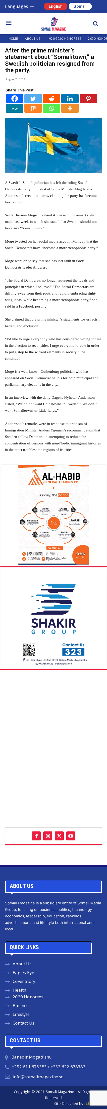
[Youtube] (70, 835)
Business (22, 1005)
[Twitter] (33, 98)
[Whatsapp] (51, 108)
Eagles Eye (23, 972)
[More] (70, 108)
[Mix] (33, 108)
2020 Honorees (28, 997)
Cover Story (24, 981)
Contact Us (23, 1023)
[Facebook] (14, 98)
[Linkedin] (70, 98)
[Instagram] (47, 835)
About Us (22, 964)
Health (19, 990)
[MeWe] (14, 108)
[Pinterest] (88, 98)
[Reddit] (51, 98)
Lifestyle (21, 1014)
